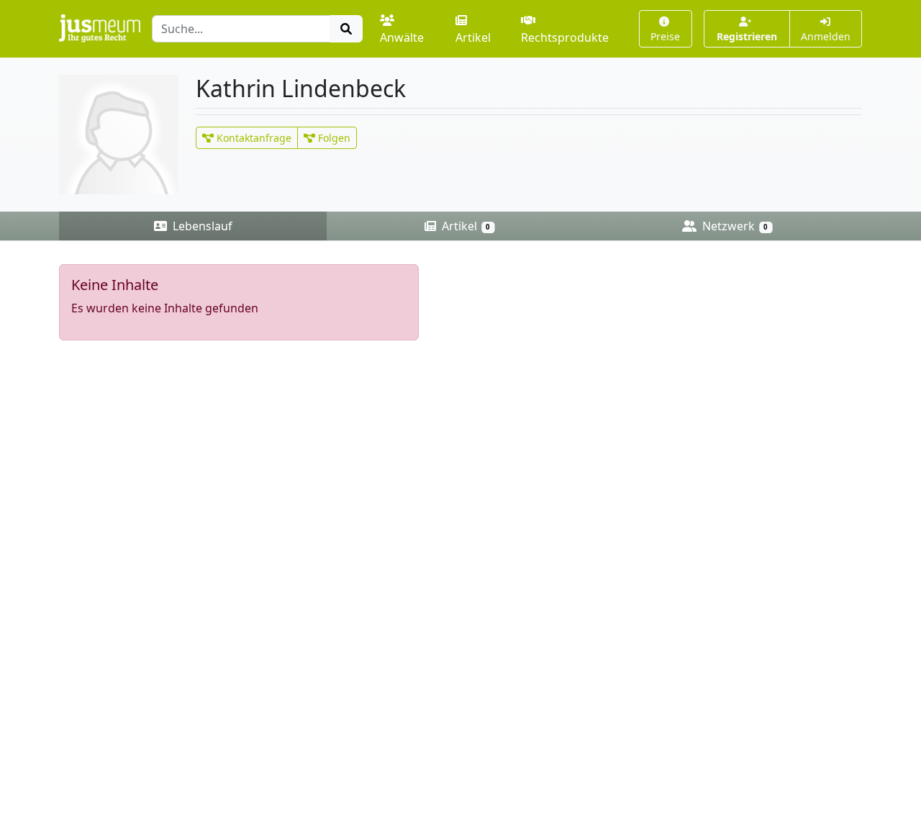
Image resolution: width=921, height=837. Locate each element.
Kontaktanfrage (252, 138)
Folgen (332, 138)
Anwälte (402, 37)
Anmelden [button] (825, 36)
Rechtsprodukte (565, 37)
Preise (665, 36)
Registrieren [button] (747, 36)
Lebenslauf (201, 226)
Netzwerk (733, 226)
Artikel (473, 37)
